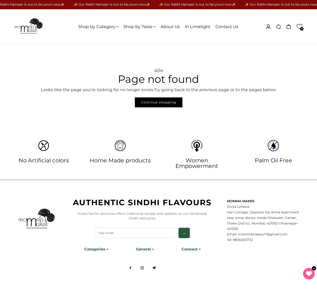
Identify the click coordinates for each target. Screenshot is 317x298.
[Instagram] (142, 267)
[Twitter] (154, 267)
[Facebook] (130, 267)
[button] (299, 26)
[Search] (278, 26)
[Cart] (288, 26)
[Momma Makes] (41, 26)
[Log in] (268, 26)
